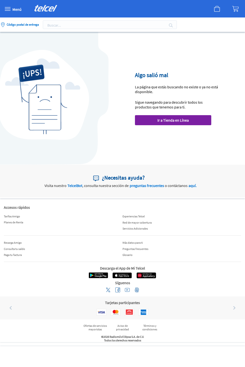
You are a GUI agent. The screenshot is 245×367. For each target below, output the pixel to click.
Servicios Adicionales (135, 228)
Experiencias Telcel (133, 216)
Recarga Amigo (13, 242)
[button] (8, 307)
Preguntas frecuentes (135, 249)
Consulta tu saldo (14, 249)
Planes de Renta (13, 222)
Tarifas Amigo (12, 216)
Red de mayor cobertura (137, 222)
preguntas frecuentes (147, 185)
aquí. (193, 185)
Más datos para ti (132, 242)
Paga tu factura (13, 255)
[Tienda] (217, 9)
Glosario (127, 255)
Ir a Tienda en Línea (173, 120)
